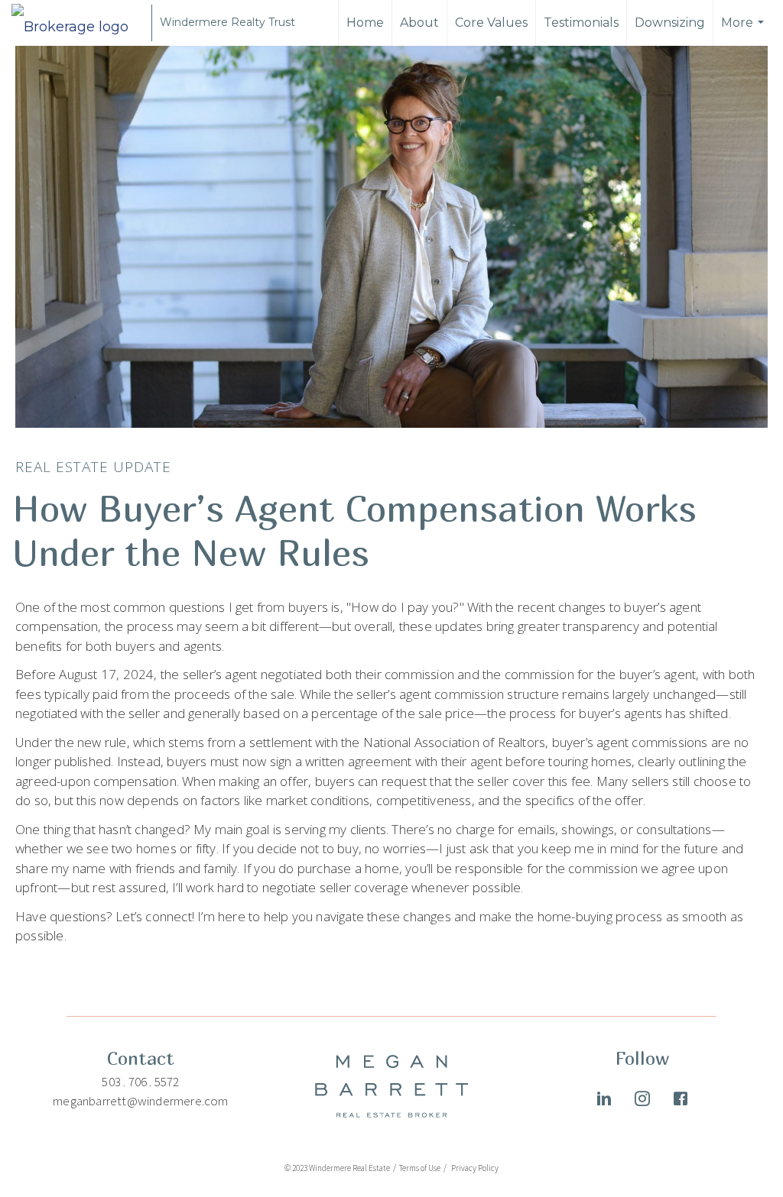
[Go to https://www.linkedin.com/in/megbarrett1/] (604, 1101)
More (744, 30)
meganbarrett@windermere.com (140, 1100)
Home (365, 22)
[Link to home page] (77, 23)
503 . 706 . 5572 (140, 1081)
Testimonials (581, 22)
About (419, 22)
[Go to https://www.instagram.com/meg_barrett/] (642, 1101)
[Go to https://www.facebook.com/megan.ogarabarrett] (680, 1101)
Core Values (491, 22)
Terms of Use (420, 1168)
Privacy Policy (474, 1168)
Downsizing (670, 22)
